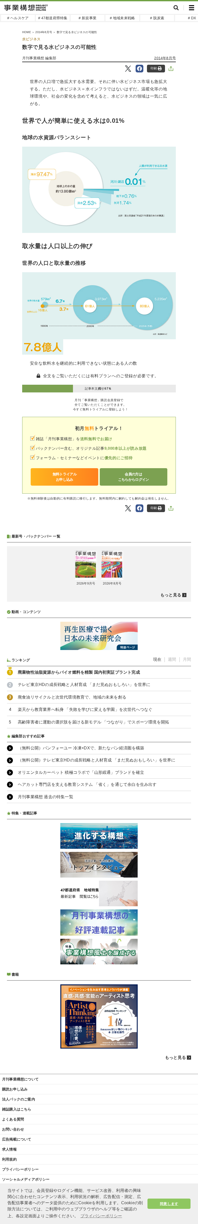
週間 (172, 659)
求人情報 (9, 1149)
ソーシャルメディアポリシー (26, 1179)
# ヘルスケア (18, 18)
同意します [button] (169, 1204)
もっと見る (170, 595)
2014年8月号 (43, 32)
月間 (187, 659)
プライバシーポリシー (20, 1169)
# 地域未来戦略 (122, 18)
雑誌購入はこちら (16, 1109)
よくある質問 (13, 1119)
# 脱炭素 (157, 18)
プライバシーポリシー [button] (101, 1216)
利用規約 (9, 1159)
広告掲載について (16, 1139)
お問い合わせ (13, 1129)
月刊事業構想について (20, 1079)
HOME (26, 32)
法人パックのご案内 (18, 1099)
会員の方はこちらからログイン (133, 477)
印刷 (154, 68)
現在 (157, 659)
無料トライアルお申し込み (65, 477)
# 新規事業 (87, 18)
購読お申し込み (15, 1089)
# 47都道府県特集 (53, 18)
